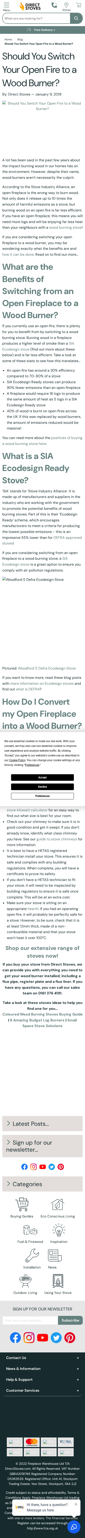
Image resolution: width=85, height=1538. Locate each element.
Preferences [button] (32, 764)
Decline (42, 786)
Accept (42, 777)
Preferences (42, 796)
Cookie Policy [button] (17, 760)
